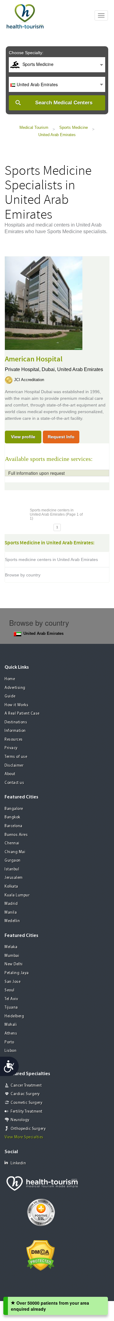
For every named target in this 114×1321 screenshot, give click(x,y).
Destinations (16, 722)
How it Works (16, 705)
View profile (23, 436)
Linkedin (18, 1163)
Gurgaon (13, 861)
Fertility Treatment (27, 1112)
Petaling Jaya (17, 973)
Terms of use (16, 757)
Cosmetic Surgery (26, 1103)
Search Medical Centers (63, 103)
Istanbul (12, 869)
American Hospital (34, 359)
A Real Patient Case (22, 714)
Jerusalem (14, 878)
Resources (14, 740)
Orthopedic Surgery (28, 1129)
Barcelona (13, 826)
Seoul (10, 990)
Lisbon (10, 1051)
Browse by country (22, 574)
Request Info (61, 436)
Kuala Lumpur (17, 895)
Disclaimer (14, 766)
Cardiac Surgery (25, 1094)
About (10, 774)
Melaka (11, 947)
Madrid (11, 904)
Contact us (14, 783)
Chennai (12, 843)
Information (15, 731)
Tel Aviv (11, 999)
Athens (11, 1034)
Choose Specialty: (26, 52)
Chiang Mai (15, 852)
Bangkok (12, 817)
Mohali (11, 1025)
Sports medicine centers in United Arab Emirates (51, 559)
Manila (11, 913)
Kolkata (11, 887)
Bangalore (14, 809)
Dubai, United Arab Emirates (72, 369)
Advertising (15, 688)
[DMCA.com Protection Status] (40, 1255)
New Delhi (14, 964)
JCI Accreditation (29, 379)
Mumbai (12, 956)
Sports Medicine (73, 127)
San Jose (12, 982)
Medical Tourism (33, 127)
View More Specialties (24, 1137)
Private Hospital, (23, 369)
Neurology (20, 1120)
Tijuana (11, 1008)
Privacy (11, 748)
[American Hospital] (43, 302)
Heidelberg (14, 1016)
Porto (9, 1042)
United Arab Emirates (57, 134)
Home (10, 679)
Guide (10, 696)
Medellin (12, 921)
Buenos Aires (16, 835)
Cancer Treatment (26, 1086)
